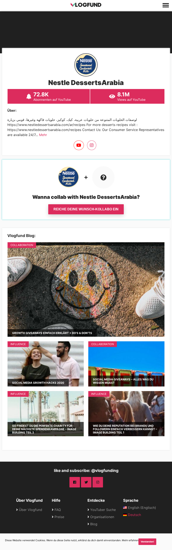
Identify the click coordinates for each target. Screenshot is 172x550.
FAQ (58, 510)
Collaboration (21, 245)
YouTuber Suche (103, 510)
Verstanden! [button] (147, 541)
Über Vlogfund (29, 500)
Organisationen (102, 517)
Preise (59, 517)
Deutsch (134, 515)
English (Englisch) (141, 507)
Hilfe (56, 500)
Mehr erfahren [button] (130, 540)
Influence (18, 344)
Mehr (43, 135)
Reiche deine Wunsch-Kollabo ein (86, 209)
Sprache (130, 500)
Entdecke (96, 500)
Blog (93, 524)
